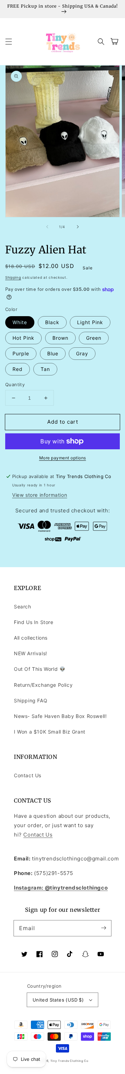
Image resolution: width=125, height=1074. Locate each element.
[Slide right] (77, 226)
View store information (39, 495)
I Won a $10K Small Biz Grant (49, 732)
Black (52, 322)
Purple (20, 353)
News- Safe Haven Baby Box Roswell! (60, 716)
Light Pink (90, 322)
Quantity (15, 384)
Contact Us (27, 775)
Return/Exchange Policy (43, 685)
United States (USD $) (58, 1000)
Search (22, 606)
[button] (8, 41)
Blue (52, 353)
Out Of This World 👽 (39, 669)
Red (17, 369)
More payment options (62, 457)
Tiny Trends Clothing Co (69, 1061)
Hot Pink (23, 338)
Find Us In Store (33, 622)
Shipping (13, 277)
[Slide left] (47, 226)
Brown (60, 338)
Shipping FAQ (30, 700)
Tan (45, 369)
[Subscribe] (103, 928)
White (19, 322)
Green (93, 338)
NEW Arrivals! (30, 653)
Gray (82, 353)
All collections (31, 638)
